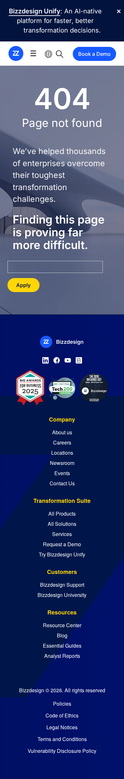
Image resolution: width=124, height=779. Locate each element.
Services (62, 534)
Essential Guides (62, 645)
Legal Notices (62, 727)
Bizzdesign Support (62, 584)
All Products (62, 513)
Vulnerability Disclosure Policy (62, 750)
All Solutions (62, 523)
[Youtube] (68, 359)
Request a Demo (62, 544)
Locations (62, 452)
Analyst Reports (62, 655)
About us (62, 432)
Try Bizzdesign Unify (62, 554)
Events (62, 473)
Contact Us (62, 483)
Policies (62, 703)
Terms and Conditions (62, 739)
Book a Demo (94, 54)
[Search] (59, 53)
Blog (62, 635)
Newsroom (62, 463)
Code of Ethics (62, 715)
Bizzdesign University (62, 595)
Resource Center (62, 625)
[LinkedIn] (45, 359)
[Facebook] (56, 359)
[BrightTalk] (79, 359)
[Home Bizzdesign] (16, 53)
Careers (62, 442)
